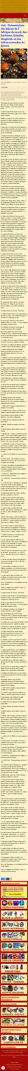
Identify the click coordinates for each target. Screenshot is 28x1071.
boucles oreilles (10, 99)
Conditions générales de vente (14, 1066)
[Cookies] (3, 1068)
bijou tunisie (18, 94)
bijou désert (12, 97)
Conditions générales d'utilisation (14, 1064)
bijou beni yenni (13, 92)
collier (24, 97)
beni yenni (19, 97)
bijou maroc (21, 92)
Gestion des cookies (14, 1069)
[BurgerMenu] (25, 15)
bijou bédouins (4, 97)
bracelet (3, 99)
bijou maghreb (4, 92)
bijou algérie (4, 94)
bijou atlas (11, 94)
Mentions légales (14, 1062)
